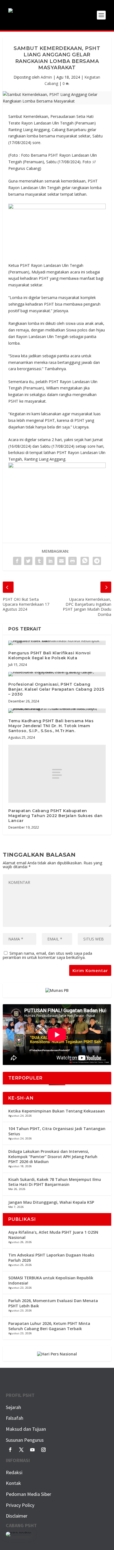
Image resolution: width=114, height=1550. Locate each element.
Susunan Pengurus (25, 1440)
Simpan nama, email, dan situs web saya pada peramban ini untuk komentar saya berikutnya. (47, 955)
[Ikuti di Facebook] (10, 1449)
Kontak (13, 1483)
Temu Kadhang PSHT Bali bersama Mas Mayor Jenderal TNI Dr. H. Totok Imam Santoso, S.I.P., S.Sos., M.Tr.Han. (51, 725)
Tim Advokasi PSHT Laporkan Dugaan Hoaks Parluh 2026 (51, 1257)
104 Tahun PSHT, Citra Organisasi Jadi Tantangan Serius (56, 1131)
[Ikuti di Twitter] (21, 1449)
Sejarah (13, 1407)
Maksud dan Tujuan (26, 1429)
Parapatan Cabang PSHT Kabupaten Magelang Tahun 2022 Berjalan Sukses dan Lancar (55, 815)
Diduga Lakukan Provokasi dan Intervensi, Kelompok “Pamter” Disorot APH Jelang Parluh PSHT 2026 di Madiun (52, 1156)
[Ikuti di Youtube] (32, 1449)
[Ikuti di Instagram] (43, 1449)
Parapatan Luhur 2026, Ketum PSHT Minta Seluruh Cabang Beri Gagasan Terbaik (49, 1326)
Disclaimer (16, 1516)
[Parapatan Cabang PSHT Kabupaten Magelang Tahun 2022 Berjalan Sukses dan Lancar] (56, 774)
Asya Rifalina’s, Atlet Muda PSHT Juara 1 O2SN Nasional (53, 1235)
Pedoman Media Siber (28, 1494)
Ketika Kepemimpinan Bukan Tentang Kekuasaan (56, 1111)
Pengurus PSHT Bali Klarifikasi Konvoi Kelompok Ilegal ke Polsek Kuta (49, 655)
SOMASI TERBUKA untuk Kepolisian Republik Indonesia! (50, 1280)
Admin (46, 77)
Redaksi (14, 1472)
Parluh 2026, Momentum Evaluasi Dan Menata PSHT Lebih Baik (53, 1303)
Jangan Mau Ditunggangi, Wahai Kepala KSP (51, 1202)
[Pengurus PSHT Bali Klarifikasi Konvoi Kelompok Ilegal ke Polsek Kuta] (56, 643)
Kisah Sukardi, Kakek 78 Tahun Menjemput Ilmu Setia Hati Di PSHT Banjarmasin (54, 1182)
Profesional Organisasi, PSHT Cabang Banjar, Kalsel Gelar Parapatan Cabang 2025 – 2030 (56, 689)
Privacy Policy (20, 1505)
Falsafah (14, 1418)
